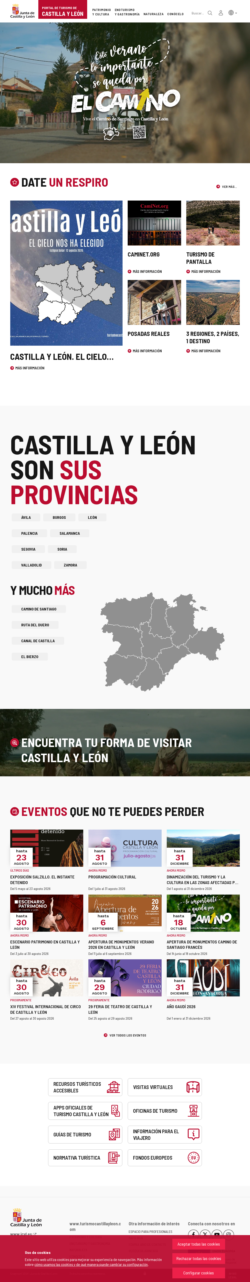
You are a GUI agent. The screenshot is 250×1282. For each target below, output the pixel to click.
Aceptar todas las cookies (198, 1244)
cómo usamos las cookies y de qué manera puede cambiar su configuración (91, 1264)
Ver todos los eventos (127, 1035)
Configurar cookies (198, 1272)
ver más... (229, 186)
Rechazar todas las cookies (198, 1258)
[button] (233, 12)
